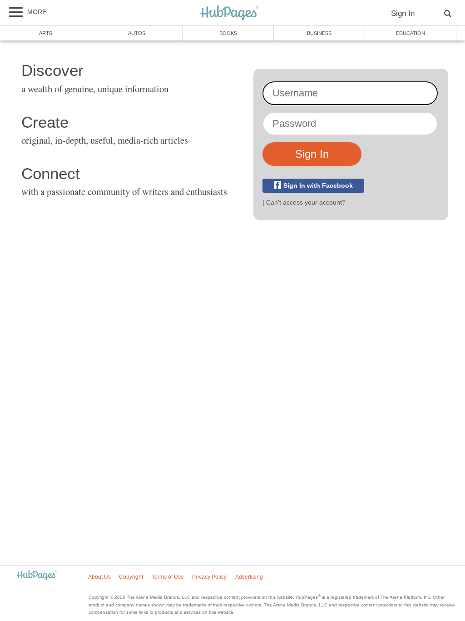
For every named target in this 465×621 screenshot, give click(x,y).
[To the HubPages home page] (36, 575)
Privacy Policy (209, 577)
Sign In (403, 13)
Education (410, 33)
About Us (99, 577)
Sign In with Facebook (318, 185)
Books (228, 33)
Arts (45, 33)
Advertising (249, 577)
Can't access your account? (306, 202)
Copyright (131, 577)
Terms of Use (168, 577)
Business (319, 33)
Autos (136, 33)
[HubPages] (229, 13)
